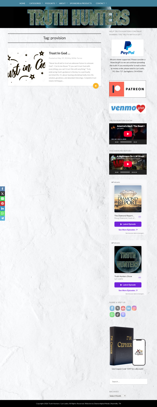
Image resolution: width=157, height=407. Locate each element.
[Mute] (139, 142)
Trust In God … (59, 53)
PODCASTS (50, 3)
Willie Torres (77, 58)
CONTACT (100, 3)
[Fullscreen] (143, 142)
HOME (22, 3)
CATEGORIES (35, 3)
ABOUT (62, 3)
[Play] (112, 142)
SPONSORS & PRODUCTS (81, 3)
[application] (128, 133)
